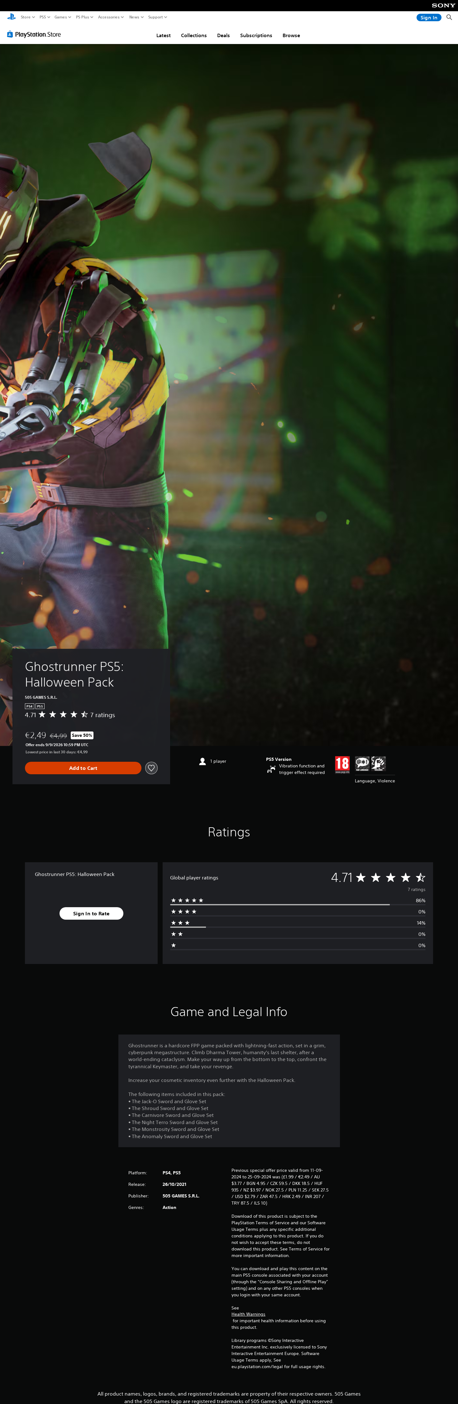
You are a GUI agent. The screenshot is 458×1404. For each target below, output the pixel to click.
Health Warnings (248, 1314)
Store (26, 17)
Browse (291, 35)
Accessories (109, 17)
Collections (194, 35)
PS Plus (82, 17)
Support (155, 17)
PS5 (43, 17)
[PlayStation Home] (11, 17)
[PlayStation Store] (35, 34)
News (134, 17)
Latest (163, 35)
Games (61, 17)
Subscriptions (256, 35)
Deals (223, 35)
